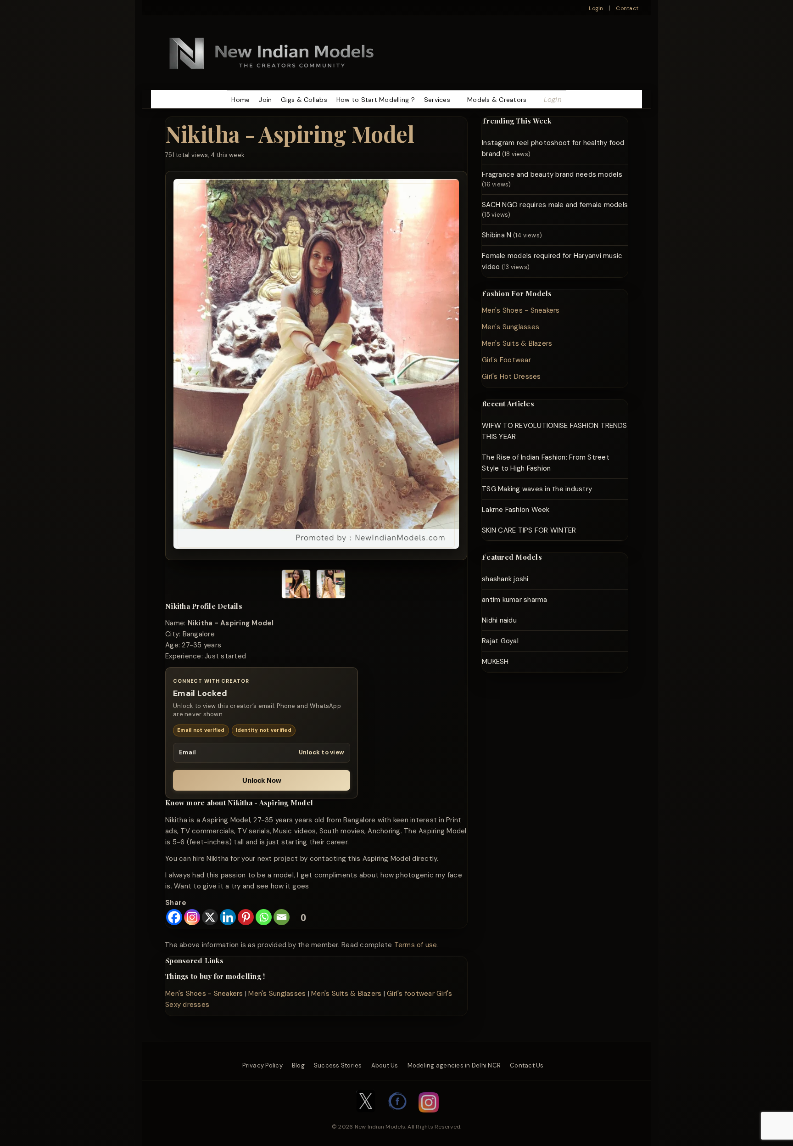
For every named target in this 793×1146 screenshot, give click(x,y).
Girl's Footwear (506, 360)
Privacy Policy (262, 1065)
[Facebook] (174, 917)
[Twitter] (366, 1117)
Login (596, 8)
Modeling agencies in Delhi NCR (454, 1065)
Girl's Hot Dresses (511, 376)
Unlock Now (261, 780)
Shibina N (496, 235)
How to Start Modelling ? (375, 100)
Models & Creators (496, 100)
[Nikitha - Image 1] (296, 585)
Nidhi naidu (499, 620)
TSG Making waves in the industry (537, 489)
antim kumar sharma (514, 599)
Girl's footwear (411, 993)
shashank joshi (505, 579)
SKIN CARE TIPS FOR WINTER (529, 530)
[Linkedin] (228, 917)
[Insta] (428, 1117)
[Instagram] (192, 917)
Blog (298, 1065)
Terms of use (415, 944)
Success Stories (338, 1065)
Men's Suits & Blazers (346, 993)
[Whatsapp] (264, 917)
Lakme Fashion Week (516, 509)
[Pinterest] (246, 917)
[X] (210, 917)
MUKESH (495, 661)
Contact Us (527, 1065)
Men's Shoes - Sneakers (204, 993)
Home (240, 100)
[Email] (282, 917)
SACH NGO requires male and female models (555, 204)
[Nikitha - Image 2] (331, 585)
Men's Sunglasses (277, 993)
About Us (384, 1065)
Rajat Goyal (500, 641)
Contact (627, 8)
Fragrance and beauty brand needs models (552, 174)
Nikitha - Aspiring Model (289, 133)
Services (437, 100)
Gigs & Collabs (304, 100)
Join (265, 100)
